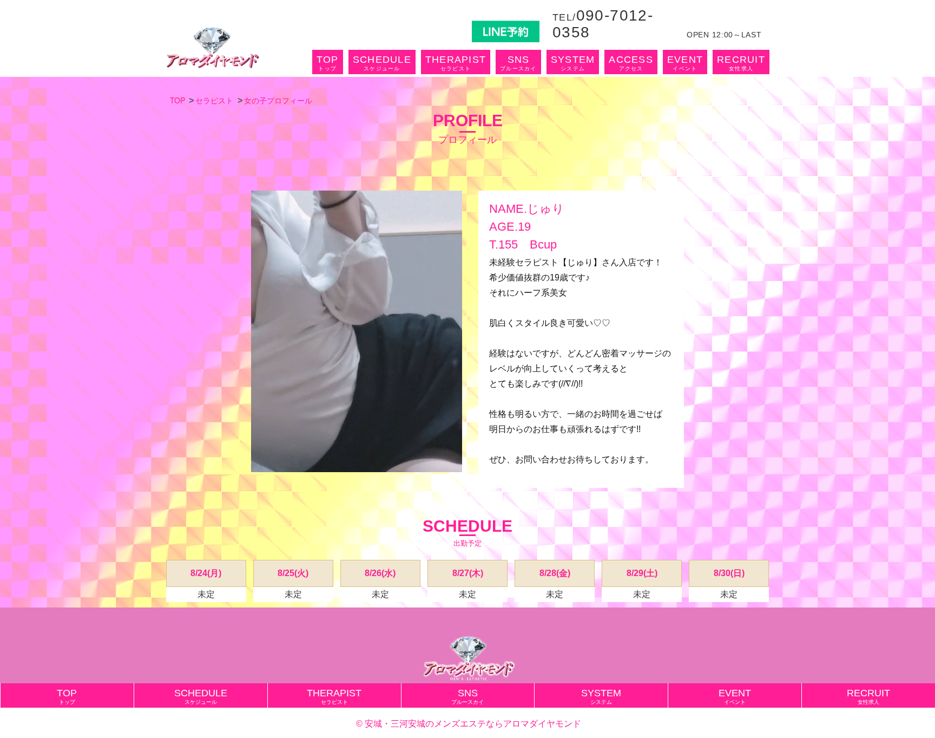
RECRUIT (741, 62)
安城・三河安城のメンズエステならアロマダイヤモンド (473, 723)
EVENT (685, 62)
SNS (518, 62)
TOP (328, 62)
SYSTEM (573, 62)
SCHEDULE (382, 62)
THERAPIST (455, 62)
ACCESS (631, 62)
